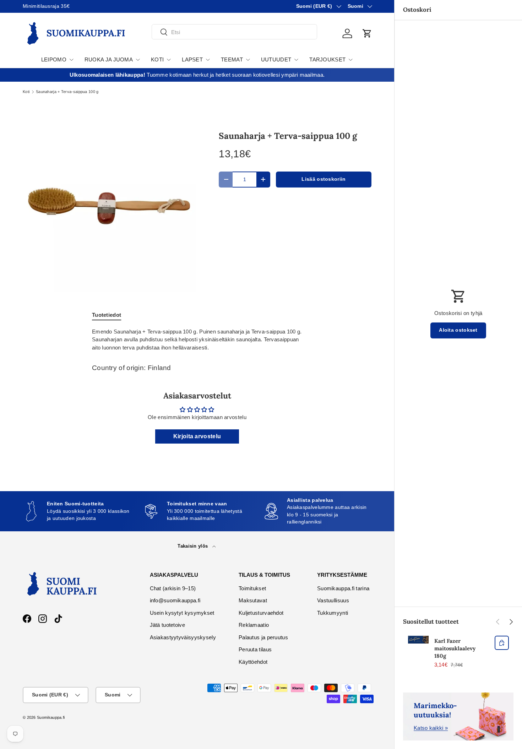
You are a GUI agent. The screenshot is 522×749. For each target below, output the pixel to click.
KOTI (157, 59)
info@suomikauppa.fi (175, 600)
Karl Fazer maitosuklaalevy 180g (454, 648)
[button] (367, 33)
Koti (26, 92)
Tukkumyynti (332, 613)
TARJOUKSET (327, 59)
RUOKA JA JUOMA (109, 59)
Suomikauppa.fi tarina (343, 588)
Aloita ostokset (458, 330)
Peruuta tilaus (255, 649)
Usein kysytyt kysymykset (182, 613)
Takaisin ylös (193, 546)
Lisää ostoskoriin (323, 179)
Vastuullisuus (333, 600)
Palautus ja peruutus (263, 637)
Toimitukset (252, 588)
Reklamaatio (254, 625)
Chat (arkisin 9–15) (173, 588)
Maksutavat (253, 600)
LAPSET (192, 59)
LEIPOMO (53, 59)
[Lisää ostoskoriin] (502, 643)
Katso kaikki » (431, 728)
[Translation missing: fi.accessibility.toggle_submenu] (71, 59)
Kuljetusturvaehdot (261, 613)
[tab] (106, 315)
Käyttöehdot (253, 662)
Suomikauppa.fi (51, 717)
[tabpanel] (197, 340)
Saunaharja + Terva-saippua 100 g (67, 92)
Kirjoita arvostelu (197, 436)
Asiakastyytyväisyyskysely (183, 637)
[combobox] (234, 32)
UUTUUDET (276, 59)
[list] (109, 205)
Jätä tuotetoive (167, 625)
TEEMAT (232, 59)
